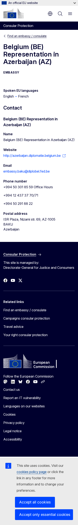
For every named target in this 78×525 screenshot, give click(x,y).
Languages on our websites (24, 406)
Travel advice (13, 327)
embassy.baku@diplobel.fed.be (26, 171)
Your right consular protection (25, 335)
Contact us (11, 389)
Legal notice (12, 431)
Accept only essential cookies (44, 514)
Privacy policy (14, 423)
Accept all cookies (35, 502)
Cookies (9, 414)
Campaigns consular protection (26, 318)
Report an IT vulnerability (22, 398)
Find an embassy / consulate (27, 36)
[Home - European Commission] (13, 13)
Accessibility (12, 439)
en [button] (50, 13)
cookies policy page (32, 472)
